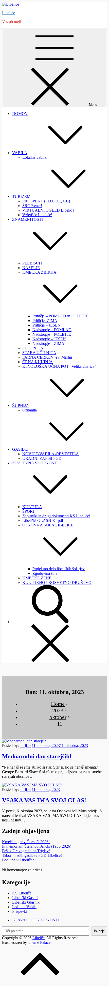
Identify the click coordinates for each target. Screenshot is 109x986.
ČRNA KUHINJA (37, 362)
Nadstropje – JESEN (49, 339)
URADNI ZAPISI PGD (42, 458)
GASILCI (20, 449)
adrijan (25, 745)
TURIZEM (21, 196)
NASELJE (31, 268)
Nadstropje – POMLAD (51, 330)
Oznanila (29, 410)
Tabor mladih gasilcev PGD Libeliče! (32, 855)
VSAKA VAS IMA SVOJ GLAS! (44, 800)
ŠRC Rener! (32, 205)
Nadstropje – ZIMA (48, 343)
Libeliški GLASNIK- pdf (42, 520)
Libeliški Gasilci (25, 897)
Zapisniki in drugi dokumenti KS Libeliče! (56, 516)
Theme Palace (39, 942)
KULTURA (32, 507)
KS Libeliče (21, 893)
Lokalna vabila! (34, 157)
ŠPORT (28, 511)
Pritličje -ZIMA (44, 320)
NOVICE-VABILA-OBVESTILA (50, 454)
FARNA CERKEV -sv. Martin (47, 357)
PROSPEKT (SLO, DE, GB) (46, 201)
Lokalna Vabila (24, 907)
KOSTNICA (32, 348)
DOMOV (20, 113)
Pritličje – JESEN (46, 325)
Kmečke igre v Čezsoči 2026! (26, 842)
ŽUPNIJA (20, 405)
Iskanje (99, 931)
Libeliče (8, 13)
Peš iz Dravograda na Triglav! (26, 851)
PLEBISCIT (32, 263)
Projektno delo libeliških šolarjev (58, 569)
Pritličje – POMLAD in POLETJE (60, 316)
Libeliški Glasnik (26, 902)
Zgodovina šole (44, 573)
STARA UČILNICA (39, 352)
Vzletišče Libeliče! (37, 215)
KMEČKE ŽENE (36, 578)
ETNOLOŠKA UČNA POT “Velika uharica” (59, 366)
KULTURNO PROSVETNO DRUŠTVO (57, 582)
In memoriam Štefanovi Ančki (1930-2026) (36, 846)
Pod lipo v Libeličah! (19, 860)
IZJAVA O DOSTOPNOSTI (35, 920)
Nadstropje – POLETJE (51, 334)
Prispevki (19, 911)
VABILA (19, 153)
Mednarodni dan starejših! (36, 756)
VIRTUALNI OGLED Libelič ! (48, 210)
